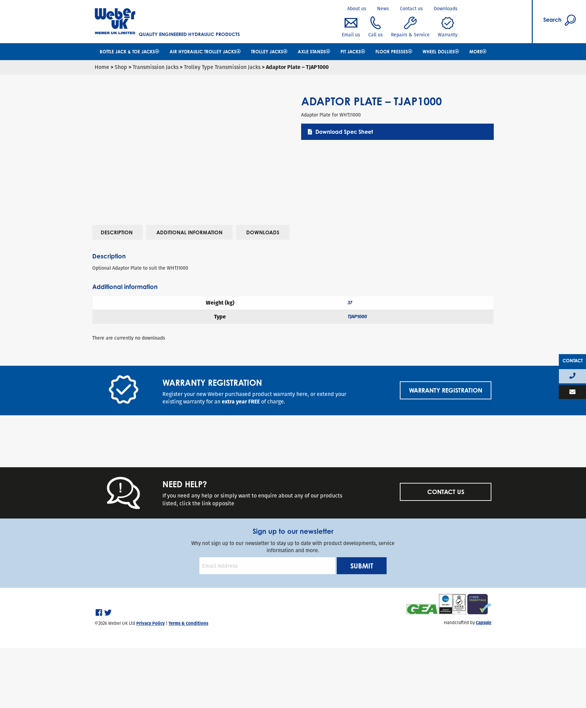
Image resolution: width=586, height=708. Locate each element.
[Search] (536, 4)
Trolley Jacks (267, 51)
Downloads (445, 8)
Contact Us (445, 491)
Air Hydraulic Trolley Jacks (203, 51)
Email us (351, 34)
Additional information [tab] (189, 232)
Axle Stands (312, 51)
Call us (375, 34)
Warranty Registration (445, 390)
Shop (121, 67)
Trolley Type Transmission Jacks (222, 67)
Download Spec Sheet (344, 131)
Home (102, 67)
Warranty (447, 34)
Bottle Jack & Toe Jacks (127, 51)
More (475, 51)
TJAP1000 (357, 316)
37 (350, 302)
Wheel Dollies (439, 51)
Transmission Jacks (155, 67)
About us (356, 8)
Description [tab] (117, 232)
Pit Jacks (350, 51)
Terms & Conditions (188, 623)
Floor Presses (391, 51)
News (383, 8)
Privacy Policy (150, 623)
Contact (573, 360)
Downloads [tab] (262, 232)
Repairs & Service (410, 34)
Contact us (411, 8)
